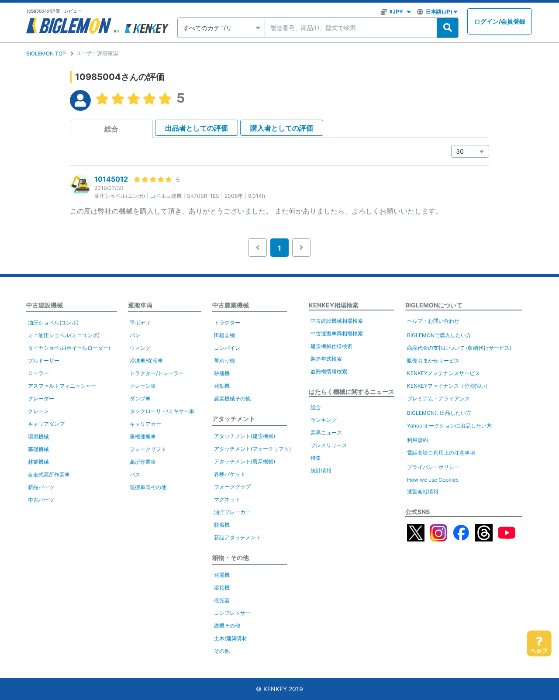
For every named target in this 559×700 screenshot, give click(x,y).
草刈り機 (224, 360)
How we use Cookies (433, 479)
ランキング (324, 420)
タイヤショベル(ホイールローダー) (69, 348)
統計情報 (321, 470)
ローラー (38, 373)
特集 (316, 458)
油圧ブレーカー (232, 512)
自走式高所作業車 (49, 474)
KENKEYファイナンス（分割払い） (448, 386)
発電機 (222, 575)
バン (135, 335)
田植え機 (224, 335)
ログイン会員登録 (499, 21)
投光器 (222, 600)
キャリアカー (145, 424)
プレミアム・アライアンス (438, 398)
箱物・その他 (230, 557)
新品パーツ (41, 487)
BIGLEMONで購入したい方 (439, 335)
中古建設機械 (44, 305)
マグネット (227, 499)
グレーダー (41, 398)
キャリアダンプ (46, 424)
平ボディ (140, 322)
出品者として (196, 128)
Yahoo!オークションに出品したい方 (449, 425)
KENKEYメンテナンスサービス (443, 373)
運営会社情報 (422, 491)
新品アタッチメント (237, 537)
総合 (111, 128)
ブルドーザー (43, 360)
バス (135, 474)
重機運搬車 (143, 436)
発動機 (222, 386)
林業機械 (38, 462)
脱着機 (222, 524)
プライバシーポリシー (433, 467)
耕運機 (222, 373)
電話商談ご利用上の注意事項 (441, 452)
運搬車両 (140, 305)
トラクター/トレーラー (157, 373)
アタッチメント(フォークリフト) (252, 448)
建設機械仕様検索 (331, 346)
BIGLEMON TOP (46, 53)
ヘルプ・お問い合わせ (433, 320)
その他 (222, 651)
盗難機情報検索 (329, 371)
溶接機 (222, 587)
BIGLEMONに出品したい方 (439, 413)
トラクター (227, 322)
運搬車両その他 (148, 487)
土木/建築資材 (230, 638)
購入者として (281, 128)
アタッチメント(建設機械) (244, 436)
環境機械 (38, 436)
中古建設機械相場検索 (337, 320)
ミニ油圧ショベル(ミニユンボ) (64, 335)
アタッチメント (233, 418)
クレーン (38, 411)
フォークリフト (148, 449)
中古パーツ (41, 500)
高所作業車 (143, 462)
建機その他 (227, 625)
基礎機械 (38, 449)
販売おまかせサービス (433, 360)
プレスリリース (329, 445)
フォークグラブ (232, 486)
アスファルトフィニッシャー (62, 386)
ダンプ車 (140, 398)
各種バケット (229, 474)
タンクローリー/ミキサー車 (162, 411)
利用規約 (417, 440)
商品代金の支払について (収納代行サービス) (459, 348)
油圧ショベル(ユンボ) (53, 322)
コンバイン (227, 348)
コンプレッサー (232, 613)
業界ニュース (326, 432)
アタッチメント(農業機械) (244, 461)
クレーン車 (143, 386)
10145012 (111, 179)
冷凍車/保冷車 (146, 360)
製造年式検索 (326, 358)
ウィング (140, 348)
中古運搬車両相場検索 (337, 333)
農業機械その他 (232, 398)
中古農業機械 (230, 305)
